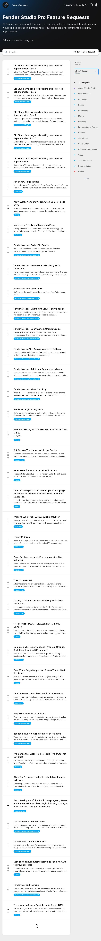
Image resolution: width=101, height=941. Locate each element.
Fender (86, 178)
